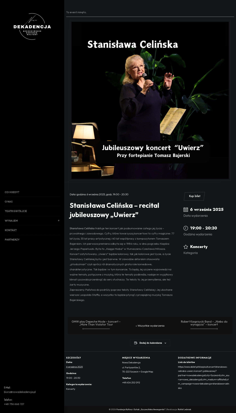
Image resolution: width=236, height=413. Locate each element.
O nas (9, 201)
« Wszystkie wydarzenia (150, 325)
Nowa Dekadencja (131, 362)
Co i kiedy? (12, 192)
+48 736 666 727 (14, 404)
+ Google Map (146, 371)
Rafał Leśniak (184, 409)
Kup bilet (194, 196)
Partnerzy (12, 239)
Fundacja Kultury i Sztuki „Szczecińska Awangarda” (141, 409)
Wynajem (11, 220)
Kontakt (11, 230)
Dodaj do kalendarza (151, 342)
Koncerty (199, 246)
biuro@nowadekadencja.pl (20, 391)
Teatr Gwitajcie (16, 211)
